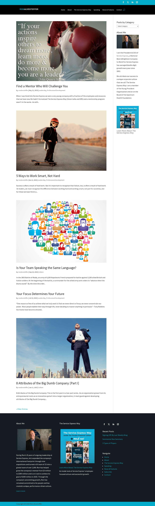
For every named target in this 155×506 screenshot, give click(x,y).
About (70, 10)
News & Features (108, 10)
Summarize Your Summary (112, 439)
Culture (41, 272)
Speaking (97, 10)
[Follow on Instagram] (137, 2)
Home (63, 10)
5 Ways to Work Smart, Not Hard (38, 176)
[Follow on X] (128, 2)
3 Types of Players (109, 443)
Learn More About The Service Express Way (126, 131)
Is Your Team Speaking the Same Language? (46, 268)
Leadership (42, 90)
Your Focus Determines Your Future (40, 294)
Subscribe (108, 472)
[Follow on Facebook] (123, 2)
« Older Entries (22, 409)
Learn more (20, 491)
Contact (119, 10)
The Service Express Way (82, 10)
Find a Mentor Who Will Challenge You (42, 86)
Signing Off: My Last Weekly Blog (115, 435)
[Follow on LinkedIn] (132, 2)
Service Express (122, 56)
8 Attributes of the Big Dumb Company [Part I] (47, 383)
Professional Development (56, 90)
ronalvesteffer (23, 90)
